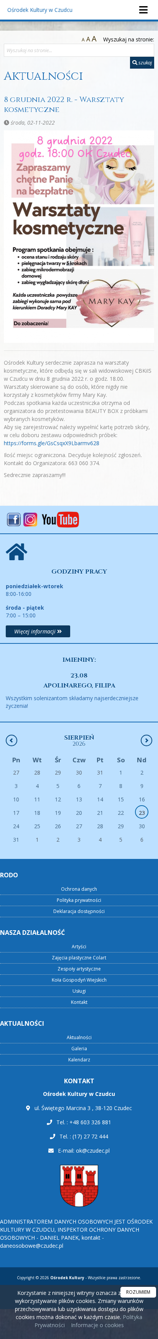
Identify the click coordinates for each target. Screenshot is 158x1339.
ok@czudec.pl (93, 1150)
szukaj (144, 62)
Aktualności (43, 76)
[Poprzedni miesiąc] (11, 740)
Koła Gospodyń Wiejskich (79, 980)
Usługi (79, 991)
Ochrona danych (79, 889)
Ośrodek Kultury (39, 9)
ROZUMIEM (138, 1292)
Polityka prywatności (79, 900)
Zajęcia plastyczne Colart (79, 957)
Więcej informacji (35, 631)
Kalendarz (79, 1059)
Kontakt (79, 1002)
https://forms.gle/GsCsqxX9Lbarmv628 (51, 443)
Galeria (79, 1048)
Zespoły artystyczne (79, 969)
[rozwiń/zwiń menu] (143, 9)
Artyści (79, 946)
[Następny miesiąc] (146, 740)
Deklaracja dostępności (79, 911)
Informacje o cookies (97, 1325)
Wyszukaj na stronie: (128, 39)
